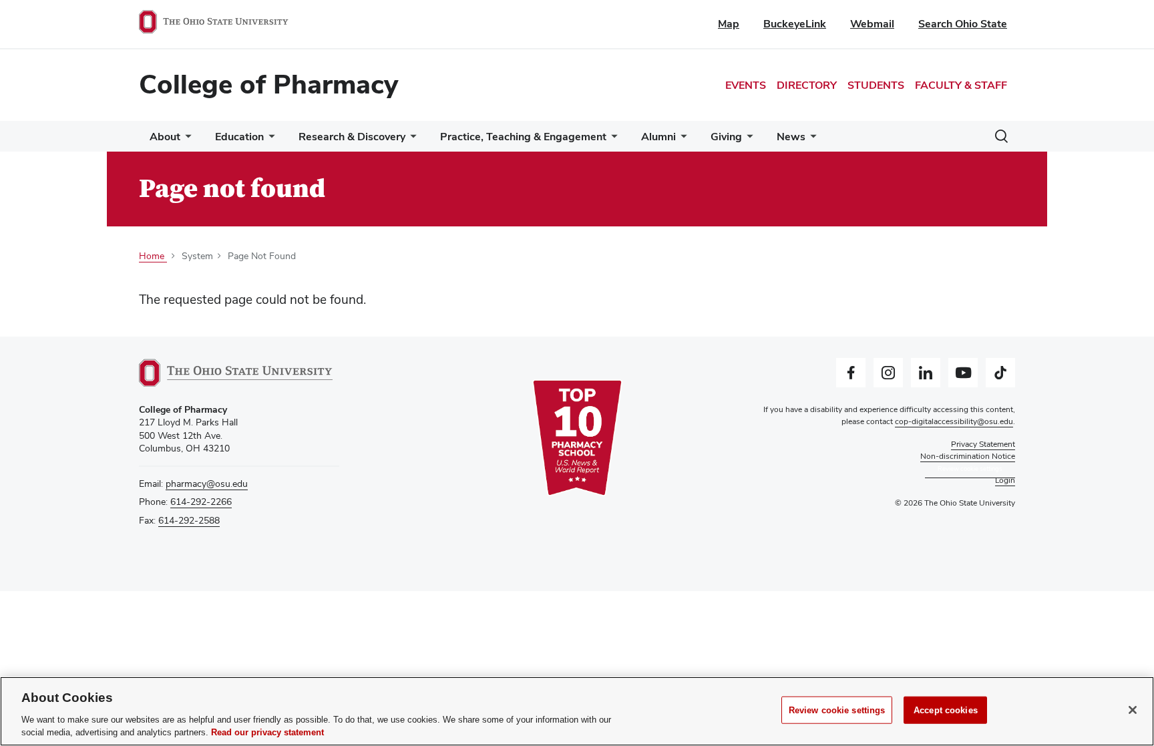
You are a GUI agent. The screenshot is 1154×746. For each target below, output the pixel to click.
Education (239, 137)
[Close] (1132, 710)
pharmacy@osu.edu (207, 484)
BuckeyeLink (794, 24)
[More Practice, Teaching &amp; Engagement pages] (611, 140)
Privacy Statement (983, 444)
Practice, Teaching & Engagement (523, 137)
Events (745, 85)
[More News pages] (810, 140)
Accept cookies (946, 710)
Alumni (658, 137)
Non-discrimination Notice (967, 456)
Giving (726, 137)
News (791, 137)
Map (728, 24)
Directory (807, 85)
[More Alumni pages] (681, 140)
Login (1005, 480)
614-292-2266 (201, 502)
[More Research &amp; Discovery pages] (410, 140)
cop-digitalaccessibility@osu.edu (954, 421)
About (165, 137)
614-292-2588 (189, 520)
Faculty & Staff (961, 85)
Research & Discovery (352, 137)
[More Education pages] (269, 140)
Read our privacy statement (267, 732)
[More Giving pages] (747, 140)
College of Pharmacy (268, 84)
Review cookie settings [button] (970, 468)
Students (875, 85)
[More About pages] (185, 140)
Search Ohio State (962, 24)
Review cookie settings (837, 710)
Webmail (872, 24)
